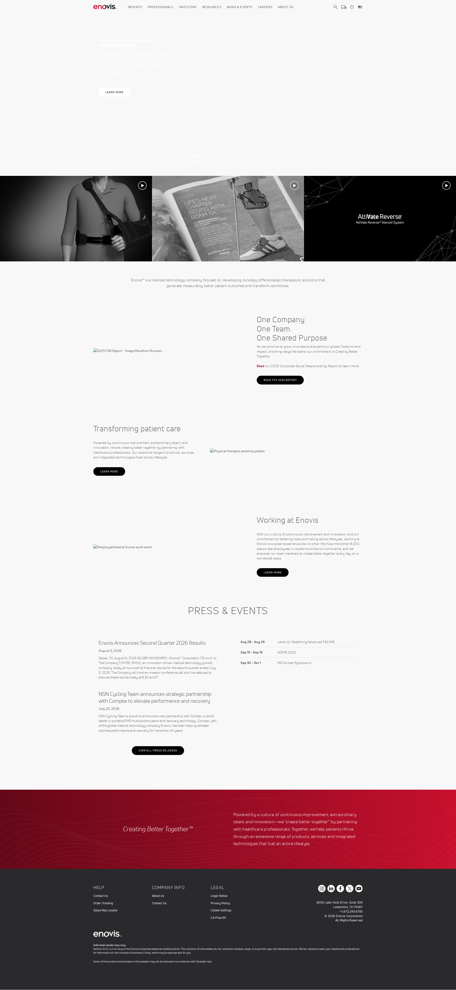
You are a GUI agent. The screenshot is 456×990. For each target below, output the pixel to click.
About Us (286, 7)
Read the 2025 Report (280, 380)
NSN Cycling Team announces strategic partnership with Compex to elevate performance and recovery (155, 697)
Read (260, 366)
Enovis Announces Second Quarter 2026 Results (152, 642)
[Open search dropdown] (335, 11)
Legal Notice (219, 896)
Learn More (114, 92)
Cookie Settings (221, 910)
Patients (135, 7)
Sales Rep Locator (105, 910)
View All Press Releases (158, 750)
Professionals (160, 7)
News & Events (239, 7)
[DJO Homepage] (105, 7)
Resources (211, 7)
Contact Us (100, 896)
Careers (265, 7)
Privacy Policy (220, 903)
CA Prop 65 (218, 918)
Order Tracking (103, 903)
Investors (188, 7)
